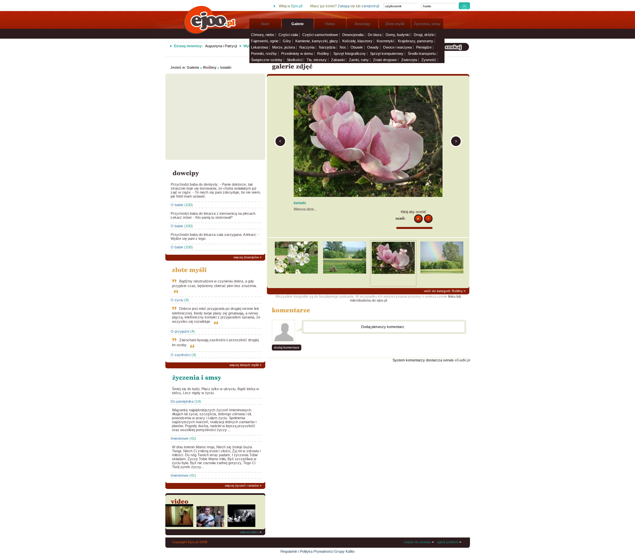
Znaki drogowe (385, 60)
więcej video (249, 532)
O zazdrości (180, 355)
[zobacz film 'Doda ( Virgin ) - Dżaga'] (179, 526)
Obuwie (357, 47)
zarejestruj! (370, 6)
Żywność (428, 60)
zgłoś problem (447, 542)
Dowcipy (362, 24)
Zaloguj (343, 6)
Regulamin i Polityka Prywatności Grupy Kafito (317, 551)
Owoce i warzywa (397, 47)
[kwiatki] (393, 273)
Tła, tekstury (317, 60)
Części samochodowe (320, 35)
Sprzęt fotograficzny (349, 54)
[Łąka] (280, 146)
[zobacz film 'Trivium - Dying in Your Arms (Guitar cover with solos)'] (210, 526)
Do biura (374, 35)
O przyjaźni (180, 331)
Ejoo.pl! (297, 6)
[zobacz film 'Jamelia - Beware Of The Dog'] (241, 526)
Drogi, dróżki (424, 35)
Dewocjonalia (352, 35)
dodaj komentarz (286, 347)
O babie (177, 205)
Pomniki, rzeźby (264, 54)
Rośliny (323, 54)
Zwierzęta (409, 60)
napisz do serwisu (417, 542)
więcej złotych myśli (244, 365)
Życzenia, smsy (427, 24)
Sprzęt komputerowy (386, 54)
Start (265, 24)
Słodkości (294, 60)
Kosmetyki (385, 41)
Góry (287, 41)
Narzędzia (327, 47)
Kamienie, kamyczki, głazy (316, 41)
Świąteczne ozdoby (266, 60)
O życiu (177, 300)
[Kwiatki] (296, 272)
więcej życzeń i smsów (242, 485)
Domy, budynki (397, 35)
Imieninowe (180, 438)
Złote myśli (394, 24)
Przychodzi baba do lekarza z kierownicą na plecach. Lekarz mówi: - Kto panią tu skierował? (213, 215)
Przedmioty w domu (297, 54)
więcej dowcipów (246, 257)
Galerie (297, 24)
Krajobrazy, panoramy (415, 41)
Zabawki (338, 60)
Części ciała (288, 35)
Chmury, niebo (262, 35)
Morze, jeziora (283, 47)
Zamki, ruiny (359, 60)
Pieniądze (424, 47)
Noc (343, 47)
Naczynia (307, 47)
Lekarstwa (259, 47)
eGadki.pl (462, 360)
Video (330, 24)
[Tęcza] (456, 146)
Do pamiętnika (182, 401)
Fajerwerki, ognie (264, 41)
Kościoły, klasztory (357, 41)
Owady (373, 47)
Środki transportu (422, 54)
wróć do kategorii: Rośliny (443, 291)
